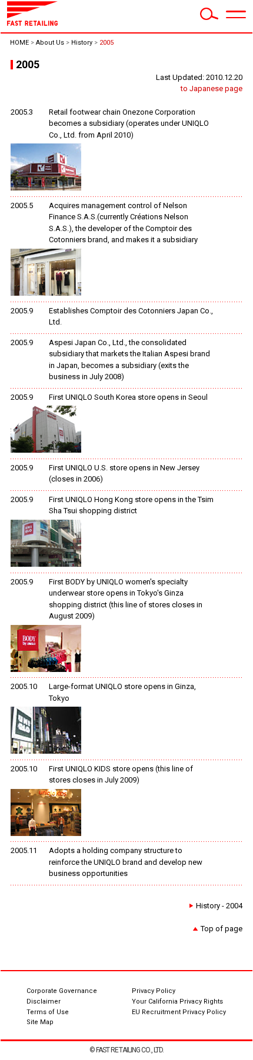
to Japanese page (211, 88)
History (81, 42)
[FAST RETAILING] (32, 23)
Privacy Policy (153, 991)
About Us (50, 42)
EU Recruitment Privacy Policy (179, 1012)
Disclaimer (43, 1001)
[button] (236, 15)
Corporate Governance (61, 991)
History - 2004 (219, 905)
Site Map (40, 1022)
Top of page (221, 928)
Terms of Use (47, 1012)
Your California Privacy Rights (177, 1001)
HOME (19, 42)
